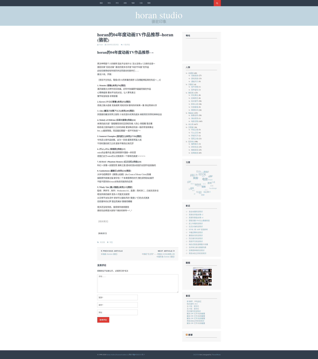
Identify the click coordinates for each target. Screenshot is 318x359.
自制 (125, 3)
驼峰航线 (194, 153)
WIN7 (205, 189)
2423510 (196, 354)
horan (101, 45)
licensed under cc (122, 354)
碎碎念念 (194, 147)
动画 (191, 188)
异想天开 (194, 135)
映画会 (191, 113)
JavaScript (211, 190)
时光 (109, 3)
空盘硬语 (194, 107)
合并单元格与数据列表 (197, 247)
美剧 (212, 177)
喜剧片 (208, 173)
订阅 (140, 3)
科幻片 (204, 194)
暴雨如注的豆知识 (196, 235)
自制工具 (195, 174)
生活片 (197, 193)
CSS (189, 180)
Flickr (200, 171)
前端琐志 (194, 98)
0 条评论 (127, 45)
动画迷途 (194, 75)
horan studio (158, 14)
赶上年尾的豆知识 (196, 223)
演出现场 (194, 118)
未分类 (102, 242)
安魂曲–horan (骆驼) (112, 252)
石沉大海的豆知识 (196, 226)
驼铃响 (191, 141)
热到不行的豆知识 (196, 241)
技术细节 (194, 101)
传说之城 (194, 129)
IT (193, 193)
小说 (213, 184)
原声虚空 (194, 90)
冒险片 (193, 181)
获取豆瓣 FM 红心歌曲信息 (199, 220)
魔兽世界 (199, 183)
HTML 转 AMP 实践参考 (198, 229)
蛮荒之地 (194, 138)
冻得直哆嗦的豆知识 (196, 250)
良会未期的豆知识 (196, 211)
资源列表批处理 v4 (196, 217)
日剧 (211, 187)
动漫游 (191, 73)
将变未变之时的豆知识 (197, 253)
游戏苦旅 (194, 78)
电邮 (133, 3)
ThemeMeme (216, 354)
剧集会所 (194, 115)
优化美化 (194, 95)
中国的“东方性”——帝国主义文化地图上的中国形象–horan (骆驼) (158, 254)
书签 (111, 242)
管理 (148, 3)
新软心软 (194, 104)
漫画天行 (194, 81)
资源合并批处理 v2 (196, 214)
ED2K (203, 175)
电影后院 (194, 121)
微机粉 (191, 93)
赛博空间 (194, 110)
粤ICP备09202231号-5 (137, 354)
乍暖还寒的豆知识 (196, 232)
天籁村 (191, 84)
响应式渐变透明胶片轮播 (198, 244)
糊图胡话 (194, 150)
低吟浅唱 (194, 87)
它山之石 (194, 132)
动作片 (197, 186)
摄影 (202, 189)
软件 (210, 179)
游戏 (209, 186)
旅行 (193, 188)
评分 (117, 3)
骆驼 (101, 3)
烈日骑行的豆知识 (196, 238)
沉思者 (191, 127)
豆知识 (198, 175)
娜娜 (200, 195)
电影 (205, 181)
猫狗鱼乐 (194, 144)
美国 (195, 178)
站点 (207, 193)
